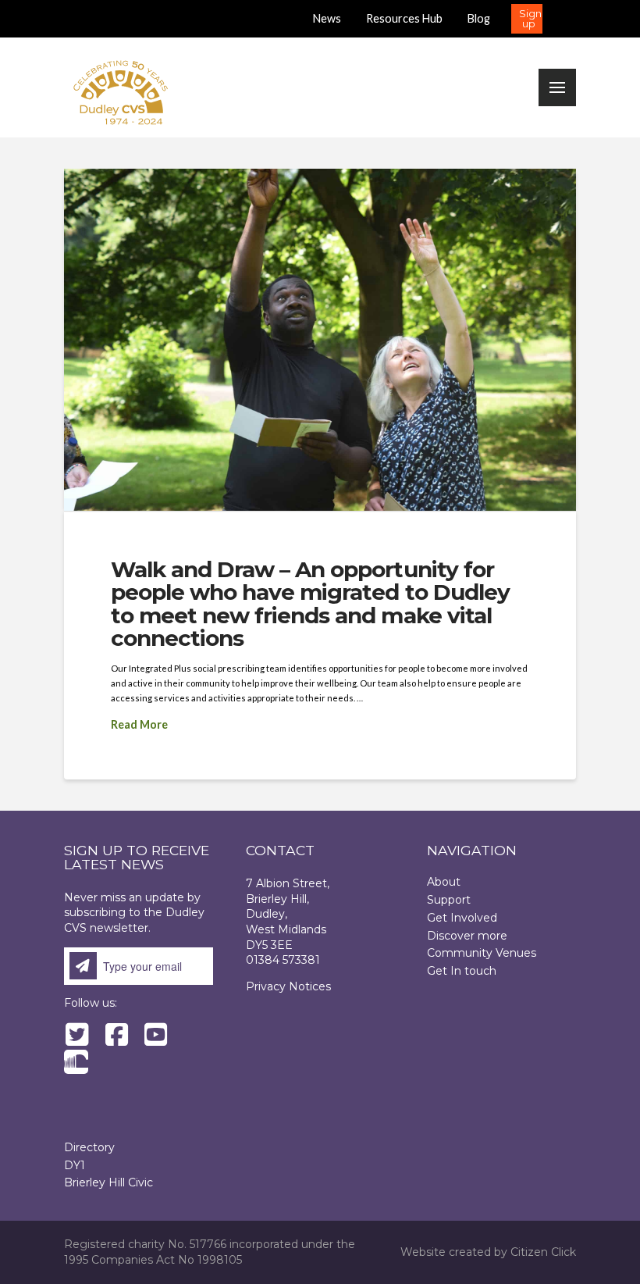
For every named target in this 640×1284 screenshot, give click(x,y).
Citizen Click (543, 1252)
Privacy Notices (288, 986)
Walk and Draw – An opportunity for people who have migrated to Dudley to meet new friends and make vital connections (310, 603)
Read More (139, 724)
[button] (526, 19)
